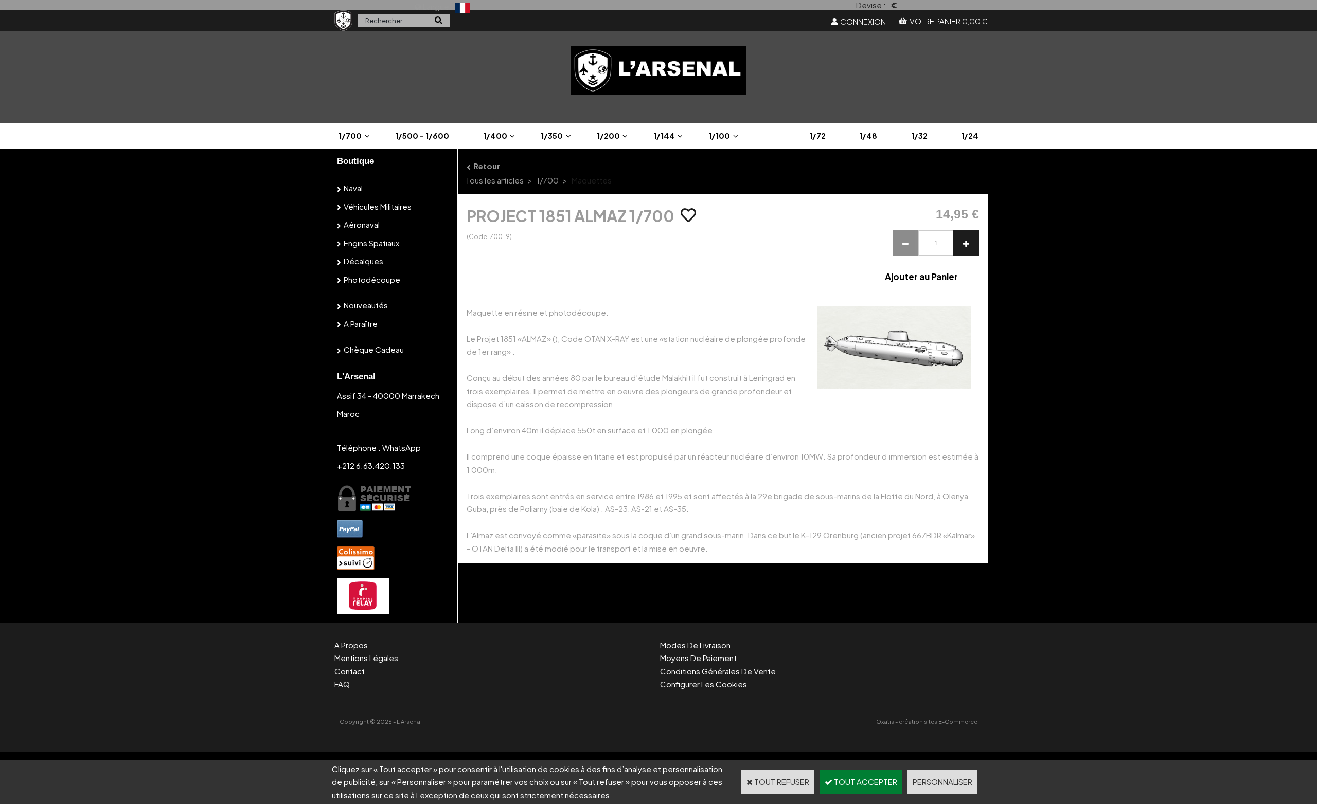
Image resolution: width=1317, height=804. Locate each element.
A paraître (361, 323)
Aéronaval (362, 224)
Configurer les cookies (703, 684)
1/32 (919, 135)
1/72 (817, 135)
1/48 (868, 135)
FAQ (342, 684)
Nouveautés (366, 305)
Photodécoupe (372, 279)
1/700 (350, 135)
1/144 (664, 135)
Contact (349, 671)
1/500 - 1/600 (422, 135)
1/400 (495, 135)
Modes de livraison (695, 645)
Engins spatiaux (371, 243)
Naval (353, 188)
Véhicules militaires (378, 206)
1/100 (719, 135)
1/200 (608, 135)
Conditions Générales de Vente (718, 671)
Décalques (363, 261)
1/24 (969, 135)
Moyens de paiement (698, 658)
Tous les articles (495, 180)
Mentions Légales (366, 658)
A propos (351, 645)
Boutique (355, 161)
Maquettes (592, 180)
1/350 (552, 135)
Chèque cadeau (374, 349)
